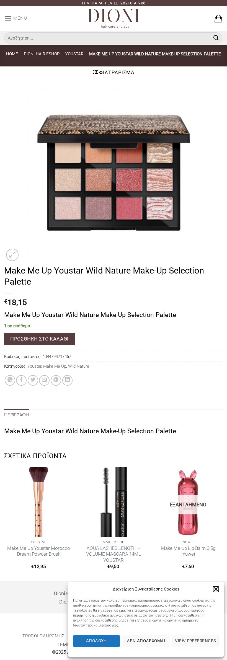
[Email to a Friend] (44, 380)
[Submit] (216, 37)
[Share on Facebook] (21, 380)
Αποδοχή (96, 640)
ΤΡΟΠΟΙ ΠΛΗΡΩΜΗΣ (43, 635)
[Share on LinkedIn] (67, 380)
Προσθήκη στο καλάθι (39, 339)
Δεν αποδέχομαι (146, 640)
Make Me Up (54, 366)
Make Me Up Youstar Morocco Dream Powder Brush (38, 551)
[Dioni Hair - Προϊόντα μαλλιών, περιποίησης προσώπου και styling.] (113, 18)
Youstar (74, 53)
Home (12, 53)
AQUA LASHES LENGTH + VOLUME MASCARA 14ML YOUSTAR (113, 554)
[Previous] (4, 523)
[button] (216, 589)
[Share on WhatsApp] (10, 380)
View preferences (195, 640)
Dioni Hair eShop (42, 53)
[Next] (222, 523)
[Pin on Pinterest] (56, 380)
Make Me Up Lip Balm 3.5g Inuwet (188, 551)
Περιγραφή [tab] (16, 415)
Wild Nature (78, 366)
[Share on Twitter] (33, 380)
